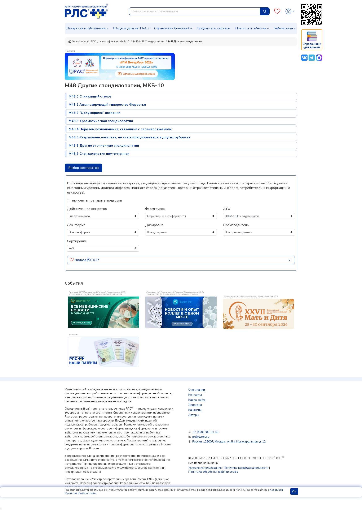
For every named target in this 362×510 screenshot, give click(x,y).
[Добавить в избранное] (72, 260)
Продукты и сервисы (213, 28)
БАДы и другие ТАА (130, 28)
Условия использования (205, 468)
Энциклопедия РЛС (84, 41)
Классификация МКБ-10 (114, 41)
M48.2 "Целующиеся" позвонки (94, 113)
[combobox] (194, 11)
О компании (196, 390)
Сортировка (77, 241)
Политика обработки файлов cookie (213, 472)
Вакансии (195, 410)
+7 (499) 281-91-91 (205, 432)
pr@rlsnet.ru (200, 437)
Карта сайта (197, 400)
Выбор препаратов (83, 167)
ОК (294, 491)
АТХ (226, 209)
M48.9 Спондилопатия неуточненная (99, 153)
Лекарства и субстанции (86, 28)
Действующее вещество (87, 209)
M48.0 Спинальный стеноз (90, 96)
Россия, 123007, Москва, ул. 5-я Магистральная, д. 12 (229, 442)
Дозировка (154, 225)
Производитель (236, 225)
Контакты (195, 395)
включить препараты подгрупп (97, 200)
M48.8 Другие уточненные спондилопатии (104, 145)
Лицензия (195, 405)
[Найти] (265, 11)
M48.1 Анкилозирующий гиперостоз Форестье (107, 104)
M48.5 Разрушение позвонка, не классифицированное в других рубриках (129, 137)
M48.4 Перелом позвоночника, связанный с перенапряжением (120, 129)
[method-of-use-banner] (120, 66)
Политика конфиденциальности (246, 468)
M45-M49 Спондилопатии (148, 41)
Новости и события (250, 28)
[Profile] (290, 11)
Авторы (193, 415)
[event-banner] (258, 314)
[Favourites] (277, 11)
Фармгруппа (155, 209)
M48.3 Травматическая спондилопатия (101, 121)
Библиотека (283, 28)
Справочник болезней (171, 28)
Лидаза (81, 260)
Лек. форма (76, 225)
